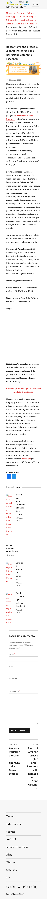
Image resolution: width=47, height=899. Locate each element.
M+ (8, 877)
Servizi (10, 831)
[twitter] (14, 476)
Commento (14, 691)
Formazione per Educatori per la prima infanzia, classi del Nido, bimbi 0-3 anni (21, 20)
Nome (12, 654)
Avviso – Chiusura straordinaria (12, 548)
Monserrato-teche (17, 846)
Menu (35, 4)
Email (12, 666)
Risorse (10, 862)
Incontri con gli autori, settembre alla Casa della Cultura (20, 505)
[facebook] (9, 476)
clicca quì (26, 458)
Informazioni (14, 824)
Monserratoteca (16, 7)
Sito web (13, 679)
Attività (11, 839)
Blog (9, 854)
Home (9, 13)
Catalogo (11, 869)
